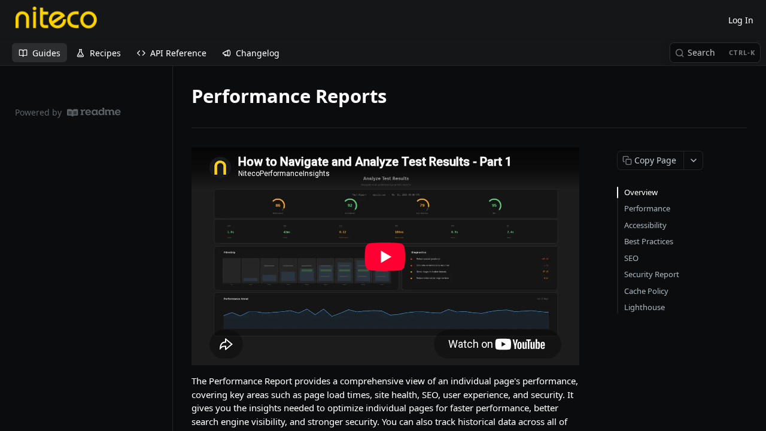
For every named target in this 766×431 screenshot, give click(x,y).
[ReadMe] (94, 112)
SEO (631, 258)
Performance (647, 208)
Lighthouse (644, 307)
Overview (641, 192)
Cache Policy (646, 291)
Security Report (651, 274)
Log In (740, 20)
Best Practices (648, 241)
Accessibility (645, 225)
